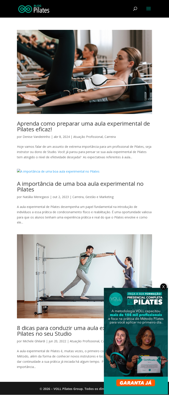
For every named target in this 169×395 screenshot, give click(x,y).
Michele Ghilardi (34, 341)
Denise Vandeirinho (36, 137)
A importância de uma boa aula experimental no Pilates (80, 186)
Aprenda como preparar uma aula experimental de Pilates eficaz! (83, 126)
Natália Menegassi (36, 197)
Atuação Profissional (88, 137)
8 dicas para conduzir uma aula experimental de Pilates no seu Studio (79, 330)
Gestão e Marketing (99, 197)
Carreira (110, 137)
